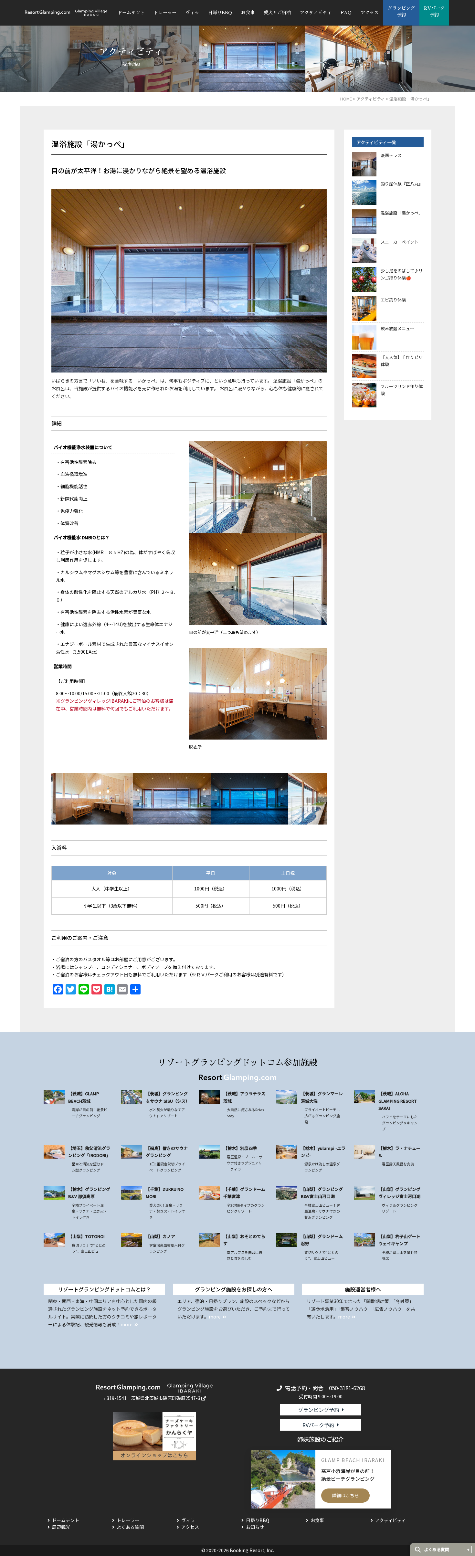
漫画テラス (391, 155)
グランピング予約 (318, 1410)
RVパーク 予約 (434, 11)
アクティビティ (316, 12)
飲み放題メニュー (397, 328)
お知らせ (255, 1527)
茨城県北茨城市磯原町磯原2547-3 (165, 1398)
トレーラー (165, 12)
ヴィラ (192, 12)
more (126, 1324)
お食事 (248, 12)
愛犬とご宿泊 (277, 12)
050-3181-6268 (347, 1388)
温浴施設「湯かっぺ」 (402, 213)
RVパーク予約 (318, 1425)
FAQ (346, 12)
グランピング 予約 (401, 11)
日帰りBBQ (220, 12)
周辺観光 (61, 1527)
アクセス (370, 12)
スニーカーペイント (399, 242)
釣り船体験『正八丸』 (402, 184)
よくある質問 (130, 1527)
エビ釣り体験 (393, 300)
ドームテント (131, 12)
